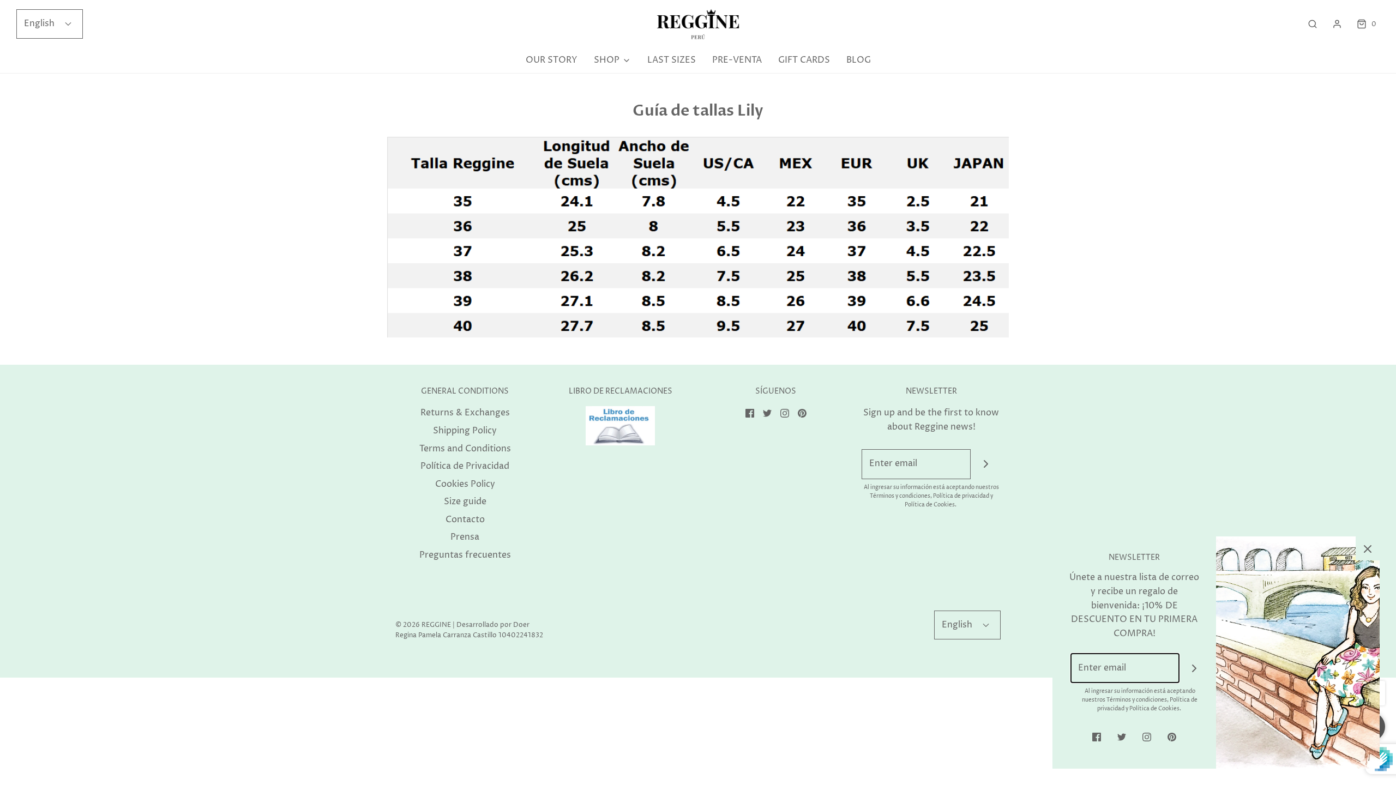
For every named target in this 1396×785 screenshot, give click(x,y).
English (40, 23)
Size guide (465, 502)
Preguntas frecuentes (465, 555)
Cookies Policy (465, 484)
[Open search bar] (1312, 24)
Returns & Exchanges (465, 413)
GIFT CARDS (804, 60)
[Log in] (1337, 24)
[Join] (986, 464)
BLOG (858, 60)
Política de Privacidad (464, 466)
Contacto (465, 520)
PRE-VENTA (737, 60)
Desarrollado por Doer (492, 625)
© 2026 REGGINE (423, 625)
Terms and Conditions (465, 449)
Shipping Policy (465, 431)
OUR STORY (551, 60)
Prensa (464, 537)
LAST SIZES (671, 60)
